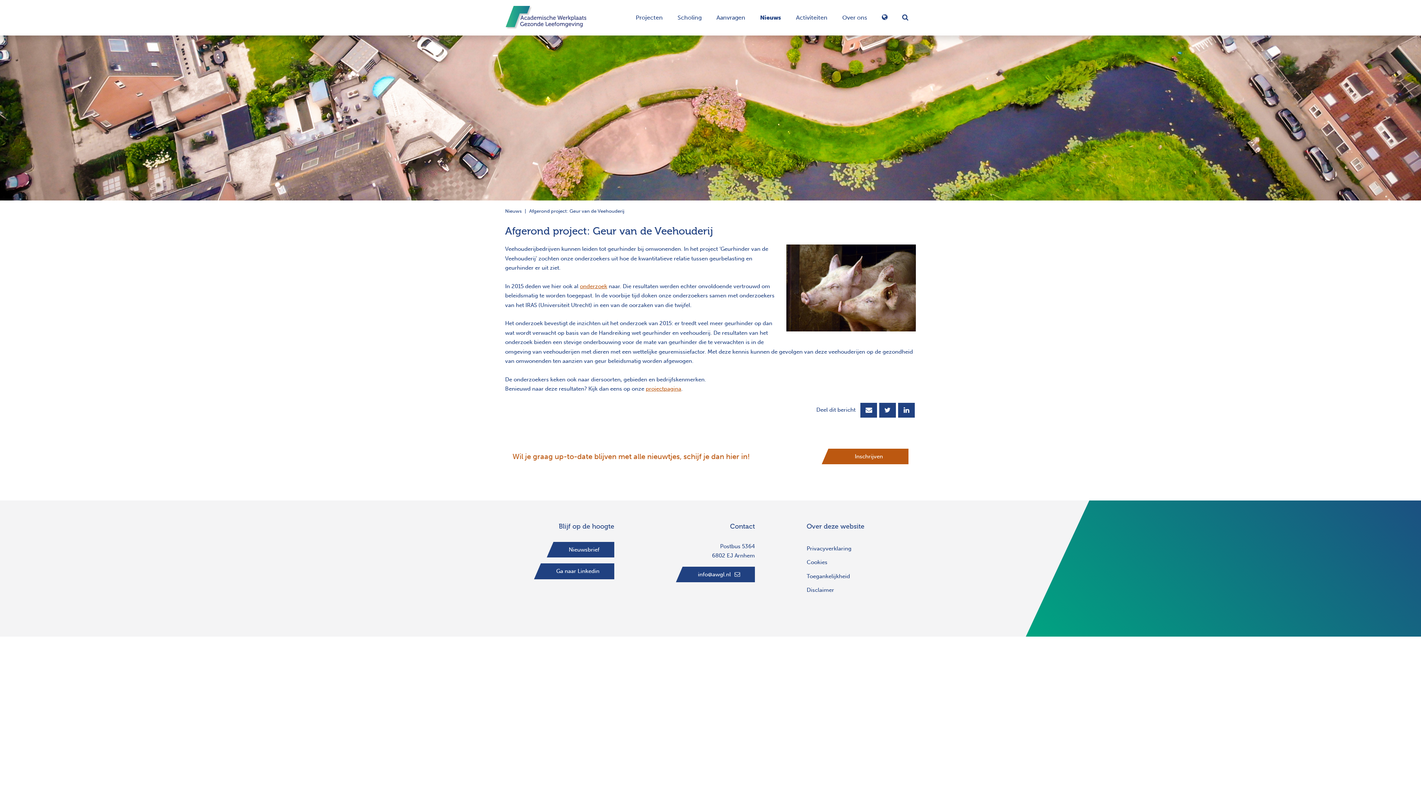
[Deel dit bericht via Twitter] (887, 410)
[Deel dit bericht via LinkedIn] (906, 410)
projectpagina (663, 388)
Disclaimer (820, 590)
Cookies (817, 562)
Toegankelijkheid (828, 576)
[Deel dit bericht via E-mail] (868, 410)
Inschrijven (869, 456)
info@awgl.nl (714, 574)
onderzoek (593, 286)
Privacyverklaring (829, 548)
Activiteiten (811, 17)
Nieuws (770, 17)
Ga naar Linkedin (577, 571)
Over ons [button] (854, 17)
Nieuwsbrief (584, 549)
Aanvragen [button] (730, 17)
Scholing (690, 17)
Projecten (649, 17)
